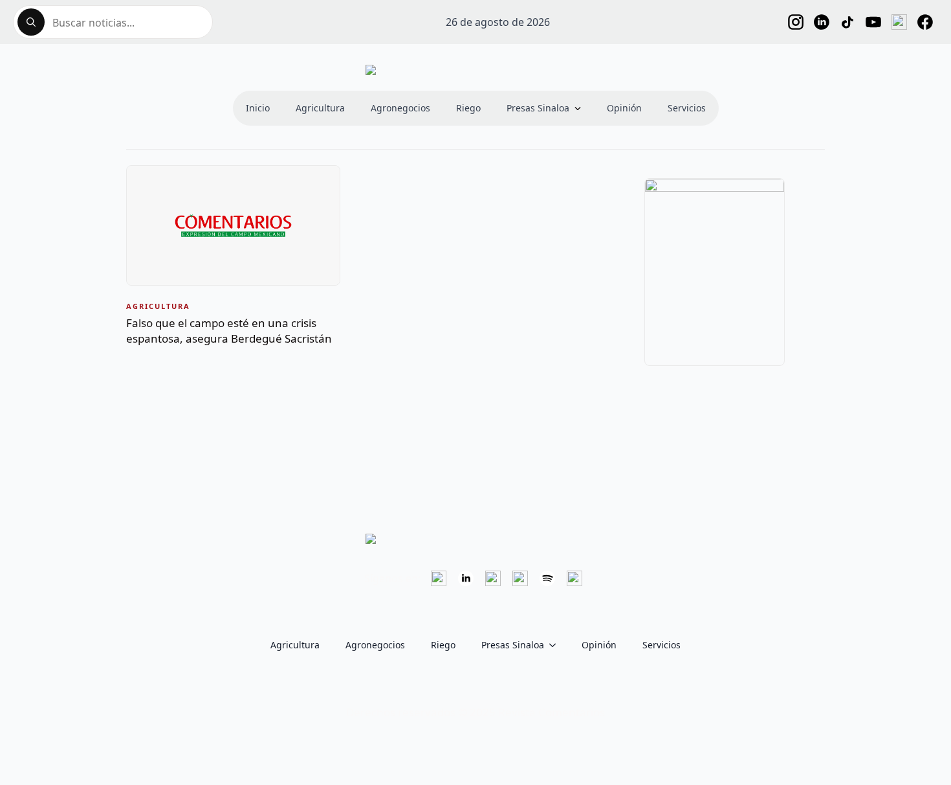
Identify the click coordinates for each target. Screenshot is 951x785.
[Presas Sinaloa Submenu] (581, 108)
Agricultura (320, 108)
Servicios (687, 108)
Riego (468, 108)
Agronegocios (400, 108)
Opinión (624, 108)
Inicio (258, 108)
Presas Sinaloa (538, 108)
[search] (31, 22)
